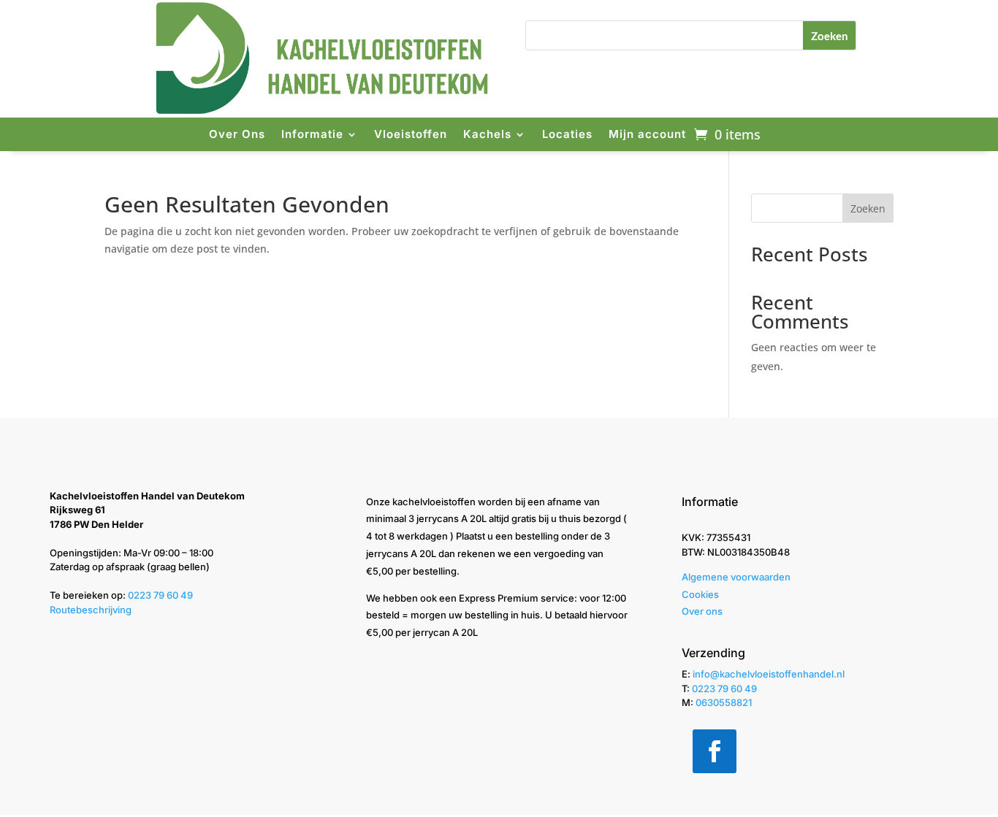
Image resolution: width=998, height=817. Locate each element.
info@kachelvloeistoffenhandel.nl (769, 674)
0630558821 (724, 702)
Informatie (312, 134)
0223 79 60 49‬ (160, 595)
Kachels (487, 134)
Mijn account (647, 134)
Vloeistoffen (410, 134)
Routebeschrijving (91, 609)
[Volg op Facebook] (714, 751)
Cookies (700, 594)
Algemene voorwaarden (736, 577)
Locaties (567, 134)
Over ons (702, 611)
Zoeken (867, 208)
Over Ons (237, 134)
